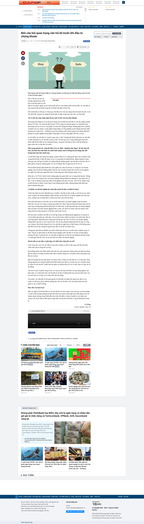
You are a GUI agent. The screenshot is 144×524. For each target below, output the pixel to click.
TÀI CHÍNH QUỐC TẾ (73, 26)
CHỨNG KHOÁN (27, 26)
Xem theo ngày (52, 345)
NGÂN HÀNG (54, 26)
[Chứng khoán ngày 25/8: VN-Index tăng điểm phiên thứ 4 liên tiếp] (80, 354)
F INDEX (121, 26)
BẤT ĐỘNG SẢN (37, 26)
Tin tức (106, 36)
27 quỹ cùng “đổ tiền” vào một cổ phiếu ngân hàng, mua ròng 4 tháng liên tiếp (56, 364)
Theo (59, 311)
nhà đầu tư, (68, 338)
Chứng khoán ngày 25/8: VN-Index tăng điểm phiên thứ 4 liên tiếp (79, 364)
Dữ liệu (116, 26)
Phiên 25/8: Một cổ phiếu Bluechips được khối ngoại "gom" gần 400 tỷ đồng (56, 388)
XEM (86, 345)
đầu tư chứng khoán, (54, 338)
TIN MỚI (55, 100)
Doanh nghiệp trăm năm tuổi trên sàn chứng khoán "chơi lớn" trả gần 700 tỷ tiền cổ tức (79, 388)
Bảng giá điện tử (28, 10)
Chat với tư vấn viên (76, 511)
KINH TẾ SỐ (87, 26)
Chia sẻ (87, 41)
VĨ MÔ (81, 26)
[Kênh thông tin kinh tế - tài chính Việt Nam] (39, 2)
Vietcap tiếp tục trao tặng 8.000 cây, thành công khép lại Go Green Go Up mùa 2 (31, 388)
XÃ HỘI (20, 26)
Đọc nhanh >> (79, 7)
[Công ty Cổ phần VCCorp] (107, 503)
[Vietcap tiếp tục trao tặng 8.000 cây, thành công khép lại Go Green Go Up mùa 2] (32, 378)
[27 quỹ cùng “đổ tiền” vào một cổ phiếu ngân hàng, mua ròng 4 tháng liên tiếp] (56, 354)
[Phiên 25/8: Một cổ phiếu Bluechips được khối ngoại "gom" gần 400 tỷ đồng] (56, 378)
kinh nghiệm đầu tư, (42, 338)
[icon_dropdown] (123, 2)
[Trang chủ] (16, 26)
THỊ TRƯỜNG (94, 26)
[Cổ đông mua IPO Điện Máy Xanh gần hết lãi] (32, 354)
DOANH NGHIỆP (46, 26)
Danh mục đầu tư (28, 14)
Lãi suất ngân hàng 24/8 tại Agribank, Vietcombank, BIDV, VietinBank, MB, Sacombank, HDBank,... (38, 440)
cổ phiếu (74, 338)
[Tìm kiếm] (116, 33)
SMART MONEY (63, 26)
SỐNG (100, 26)
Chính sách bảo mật (26, 522)
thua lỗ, (63, 338)
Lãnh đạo (114, 36)
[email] (23, 63)
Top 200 (125, 496)
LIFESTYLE (106, 26)
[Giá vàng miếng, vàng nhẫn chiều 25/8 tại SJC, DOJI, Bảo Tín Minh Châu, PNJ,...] (56, 454)
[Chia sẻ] (23, 58)
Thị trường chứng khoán (47, 41)
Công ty (98, 36)
